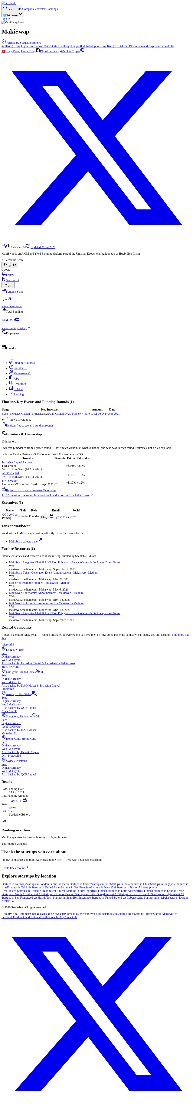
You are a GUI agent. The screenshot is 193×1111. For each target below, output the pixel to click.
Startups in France (80, 884)
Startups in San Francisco (76, 887)
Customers (24, 913)
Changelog (36, 913)
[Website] (82, 51)
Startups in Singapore (163, 884)
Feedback (19, 917)
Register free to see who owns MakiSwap (31, 490)
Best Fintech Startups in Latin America (115, 890)
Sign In (6, 19)
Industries (113, 913)
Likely (44, 517)
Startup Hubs (126, 913)
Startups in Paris (100, 884)
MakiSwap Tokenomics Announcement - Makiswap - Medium (46, 592)
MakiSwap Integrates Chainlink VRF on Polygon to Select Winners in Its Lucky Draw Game (64, 562)
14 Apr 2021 (112, 413)
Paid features (32, 917)
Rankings (52, 9)
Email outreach (49, 917)
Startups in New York (103, 887)
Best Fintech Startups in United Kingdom (26, 890)
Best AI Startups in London (49, 894)
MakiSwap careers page (23, 541)
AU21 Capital (55, 413)
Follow (10, 274)
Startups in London (37, 884)
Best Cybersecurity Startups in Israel (142, 897)
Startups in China (140, 884)
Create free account (13, 868)
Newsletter (58, 913)
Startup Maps (161, 913)
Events (93, 913)
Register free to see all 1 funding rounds (29, 425)
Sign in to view (63, 517)
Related (18, 389)
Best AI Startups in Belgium (158, 894)
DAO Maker (72, 413)
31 (3, 260)
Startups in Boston (127, 887)
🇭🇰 (3, 51)
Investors (41, 9)
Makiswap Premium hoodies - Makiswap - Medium (39, 582)
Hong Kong (12, 51)
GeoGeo (12, 514)
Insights (47, 913)
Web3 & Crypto (70, 51)
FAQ (61, 917)
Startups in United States (46, 887)
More (10, 286)
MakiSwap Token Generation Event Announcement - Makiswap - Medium (53, 572)
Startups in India (120, 884)
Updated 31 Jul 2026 (43, 247)
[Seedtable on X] (96, 1107)
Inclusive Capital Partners (25, 413)
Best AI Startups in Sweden (125, 894)
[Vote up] (5, 265)
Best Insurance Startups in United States (97, 897)
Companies (29, 9)
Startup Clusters (143, 913)
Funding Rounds (24, 362)
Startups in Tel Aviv (19, 887)
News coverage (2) (21, 419)
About (5, 913)
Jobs (16, 378)
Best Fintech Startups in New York (71, 890)
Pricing (13, 913)
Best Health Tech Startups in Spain (52, 897)
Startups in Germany (14, 884)
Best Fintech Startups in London (157, 890)
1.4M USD (97, 413)
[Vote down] (14, 265)
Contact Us (70, 917)
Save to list (12, 280)
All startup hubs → (149, 887)
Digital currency (49, 51)
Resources (20, 383)
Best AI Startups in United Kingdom (87, 894)
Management (22, 373)
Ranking (19, 394)
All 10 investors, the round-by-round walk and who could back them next (45, 495)
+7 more (85, 413)
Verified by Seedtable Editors (23, 42)
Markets (102, 913)
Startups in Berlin (59, 884)
